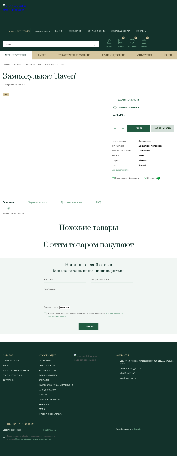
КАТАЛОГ (8, 355)
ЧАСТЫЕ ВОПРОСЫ (47, 371)
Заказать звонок (42, 31)
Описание (9, 202)
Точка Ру (137, 429)
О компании (75, 31)
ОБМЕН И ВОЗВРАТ (47, 366)
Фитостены (144, 55)
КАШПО (6, 366)
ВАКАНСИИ (44, 404)
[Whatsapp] (142, 373)
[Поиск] (95, 44)
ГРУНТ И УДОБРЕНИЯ (12, 375)
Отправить (88, 326)
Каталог (59, 31)
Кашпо (42, 55)
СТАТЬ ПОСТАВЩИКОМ (49, 400)
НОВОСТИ (43, 395)
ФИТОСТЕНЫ (9, 380)
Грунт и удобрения (113, 55)
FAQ (98, 202)
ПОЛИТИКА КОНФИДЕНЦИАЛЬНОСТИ (56, 385)
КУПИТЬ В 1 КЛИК (163, 128)
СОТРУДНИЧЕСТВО (47, 390)
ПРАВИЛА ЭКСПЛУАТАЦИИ (50, 414)
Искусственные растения (74, 55)
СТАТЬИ (42, 409)
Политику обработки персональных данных (33, 439)
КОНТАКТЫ (44, 380)
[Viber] (138, 373)
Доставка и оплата (120, 31)
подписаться (50, 430)
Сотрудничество (96, 31)
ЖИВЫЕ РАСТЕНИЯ (11, 361)
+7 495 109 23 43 (18, 31)
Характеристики (37, 202)
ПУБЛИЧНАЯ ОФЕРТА (48, 375)
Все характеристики (121, 170)
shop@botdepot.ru (128, 378)
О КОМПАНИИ (45, 361)
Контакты (141, 31)
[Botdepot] (17, 16)
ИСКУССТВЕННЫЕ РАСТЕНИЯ (16, 371)
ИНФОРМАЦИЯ (47, 355)
